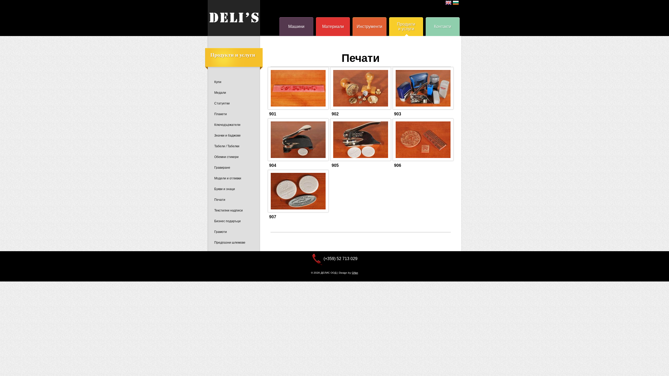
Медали (220, 93)
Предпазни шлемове (229, 242)
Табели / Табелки (226, 146)
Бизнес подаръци (227, 221)
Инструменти (369, 26)
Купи (217, 82)
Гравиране (222, 167)
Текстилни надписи (228, 210)
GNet (355, 272)
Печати (219, 200)
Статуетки (222, 103)
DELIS (233, 17)
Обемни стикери (226, 157)
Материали (333, 26)
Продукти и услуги (406, 26)
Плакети (220, 114)
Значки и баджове (227, 135)
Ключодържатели (227, 125)
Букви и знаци (224, 189)
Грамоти (220, 232)
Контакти (442, 26)
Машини (296, 26)
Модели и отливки (227, 178)
